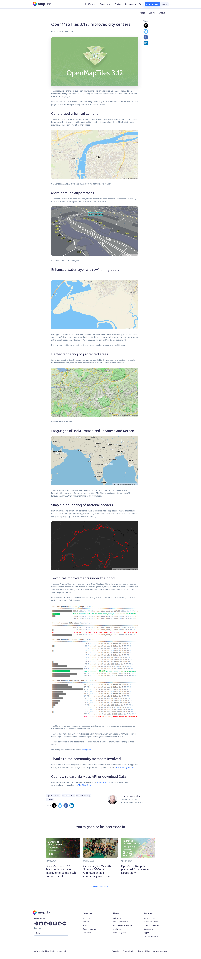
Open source (148, 929)
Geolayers (117, 929)
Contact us (87, 933)
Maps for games (119, 933)
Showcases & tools (151, 922)
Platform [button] (89, 4)
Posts (142, 13)
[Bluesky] (40, 923)
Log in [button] (164, 4)
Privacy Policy (128, 951)
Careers (86, 922)
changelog (86, 749)
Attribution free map (151, 925)
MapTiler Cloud (103, 782)
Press (85, 925)
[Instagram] (54, 923)
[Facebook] (49, 923)
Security (115, 951)
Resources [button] (129, 4)
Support (146, 933)
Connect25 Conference (152, 936)
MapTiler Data (84, 785)
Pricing (118, 4)
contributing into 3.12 (125, 767)
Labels (162, 13)
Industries (117, 918)
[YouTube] (59, 923)
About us (86, 918)
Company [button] (104, 4)
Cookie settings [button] (160, 951)
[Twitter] (35, 923)
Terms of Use (144, 951)
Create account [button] (152, 4)
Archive (152, 13)
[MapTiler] (42, 4)
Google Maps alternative (122, 925)
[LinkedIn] (45, 923)
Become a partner (90, 929)
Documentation (149, 918)
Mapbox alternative (120, 922)
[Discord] (63, 923)
